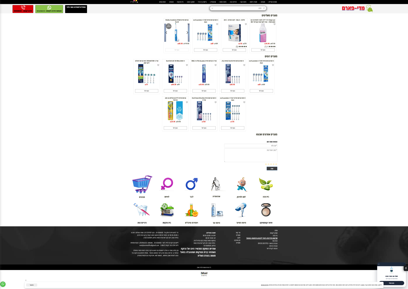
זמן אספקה (237, 240)
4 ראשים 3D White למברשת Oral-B (175, 61)
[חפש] (131, 2)
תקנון (238, 238)
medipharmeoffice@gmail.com (149, 245)
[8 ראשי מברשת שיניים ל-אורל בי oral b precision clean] (232, 119)
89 (212, 43)
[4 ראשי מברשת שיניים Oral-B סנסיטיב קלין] (233, 82)
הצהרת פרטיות (273, 246)
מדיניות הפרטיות (264, 285)
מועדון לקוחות (274, 233)
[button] (263, 50)
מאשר (32, 285)
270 (245, 43)
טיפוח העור (243, 2)
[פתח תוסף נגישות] (406, 268)
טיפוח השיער (222, 2)
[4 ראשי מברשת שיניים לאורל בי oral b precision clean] (205, 41)
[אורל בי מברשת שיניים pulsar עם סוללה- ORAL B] (204, 82)
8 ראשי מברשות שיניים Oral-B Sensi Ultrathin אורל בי (204, 99)
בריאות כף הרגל (202, 2)
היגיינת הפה (233, 2)
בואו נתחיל (391, 283)
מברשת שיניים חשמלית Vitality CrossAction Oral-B (176, 21)
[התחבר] (137, 2)
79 (147, 84)
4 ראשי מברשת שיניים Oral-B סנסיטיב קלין (233, 61)
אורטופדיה (213, 2)
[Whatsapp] (3, 284)
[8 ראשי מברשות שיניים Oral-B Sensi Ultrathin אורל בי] (204, 119)
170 (233, 121)
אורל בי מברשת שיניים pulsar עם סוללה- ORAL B (204, 61)
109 (216, 43)
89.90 (181, 43)
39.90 (179, 121)
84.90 (233, 84)
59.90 (207, 84)
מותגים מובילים (273, 2)
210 (241, 43)
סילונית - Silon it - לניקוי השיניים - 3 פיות (234, 20)
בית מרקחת (180, 2)
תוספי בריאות (253, 2)
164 (204, 121)
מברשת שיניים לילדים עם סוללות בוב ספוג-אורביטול (175, 99)
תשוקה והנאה (191, 2)
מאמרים (238, 235)
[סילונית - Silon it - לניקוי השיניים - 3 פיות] (234, 41)
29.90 (173, 121)
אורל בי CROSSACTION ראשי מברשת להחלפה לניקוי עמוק (146, 62)
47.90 (273, 43)
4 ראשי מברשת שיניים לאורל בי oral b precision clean (205, 21)
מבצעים (171, 2)
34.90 (268, 43)
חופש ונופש (162, 2)
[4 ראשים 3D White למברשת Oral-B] (175, 82)
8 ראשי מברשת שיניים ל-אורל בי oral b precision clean (232, 99)
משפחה (263, 2)
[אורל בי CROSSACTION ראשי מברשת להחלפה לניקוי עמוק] (146, 82)
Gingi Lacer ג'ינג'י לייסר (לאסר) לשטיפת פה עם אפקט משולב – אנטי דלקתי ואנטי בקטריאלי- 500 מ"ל (263, 22)
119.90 (186, 43)
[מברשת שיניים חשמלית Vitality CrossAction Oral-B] (176, 41)
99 (179, 84)
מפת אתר (275, 241)
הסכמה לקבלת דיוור (272, 248)
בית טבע (275, 235)
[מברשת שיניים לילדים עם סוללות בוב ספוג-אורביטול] (175, 119)
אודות (276, 230)
